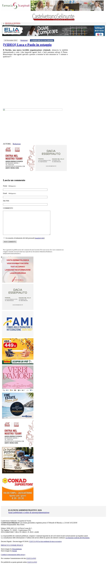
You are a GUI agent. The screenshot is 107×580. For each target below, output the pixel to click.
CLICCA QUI (31, 558)
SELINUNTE (10, 25)
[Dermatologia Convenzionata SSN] (17, 282)
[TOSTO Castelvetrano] (18, 473)
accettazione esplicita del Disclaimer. (78, 538)
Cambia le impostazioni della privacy (13, 554)
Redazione (24, 40)
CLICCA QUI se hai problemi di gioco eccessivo (45, 541)
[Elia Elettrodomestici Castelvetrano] (53, 35)
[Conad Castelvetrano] (17, 500)
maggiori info (39, 238)
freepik (14, 551)
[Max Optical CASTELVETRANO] (17, 418)
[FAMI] (17, 336)
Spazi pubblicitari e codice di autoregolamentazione (28, 512)
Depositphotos (17, 549)
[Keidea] (17, 364)
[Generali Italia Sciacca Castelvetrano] (18, 170)
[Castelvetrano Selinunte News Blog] (53, 20)
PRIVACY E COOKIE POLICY (12, 545)
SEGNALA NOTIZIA (12, 23)
